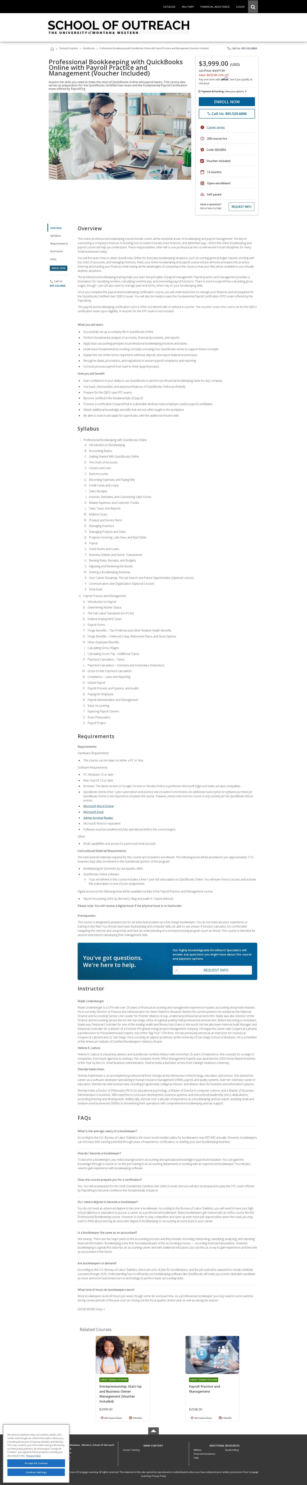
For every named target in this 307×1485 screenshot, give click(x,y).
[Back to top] (153, 1444)
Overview (55, 228)
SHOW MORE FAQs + (91, 1309)
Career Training (131, 1449)
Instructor (56, 251)
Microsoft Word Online (98, 806)
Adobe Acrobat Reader (98, 818)
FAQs (53, 259)
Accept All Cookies (36, 1463)
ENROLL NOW (227, 101)
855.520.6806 (57, 285)
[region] (36, 1453)
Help (196, 1457)
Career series (216, 127)
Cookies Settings (36, 1472)
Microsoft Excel (93, 812)
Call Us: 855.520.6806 (242, 48)
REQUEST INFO (241, 207)
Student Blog (232, 1449)
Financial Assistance (204, 1453)
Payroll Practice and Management (204, 1388)
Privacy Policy (159, 1476)
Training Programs (68, 48)
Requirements (59, 243)
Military (197, 1449)
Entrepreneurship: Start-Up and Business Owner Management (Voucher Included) (120, 1393)
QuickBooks (89, 48)
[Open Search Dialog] (253, 6)
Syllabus (55, 235)
